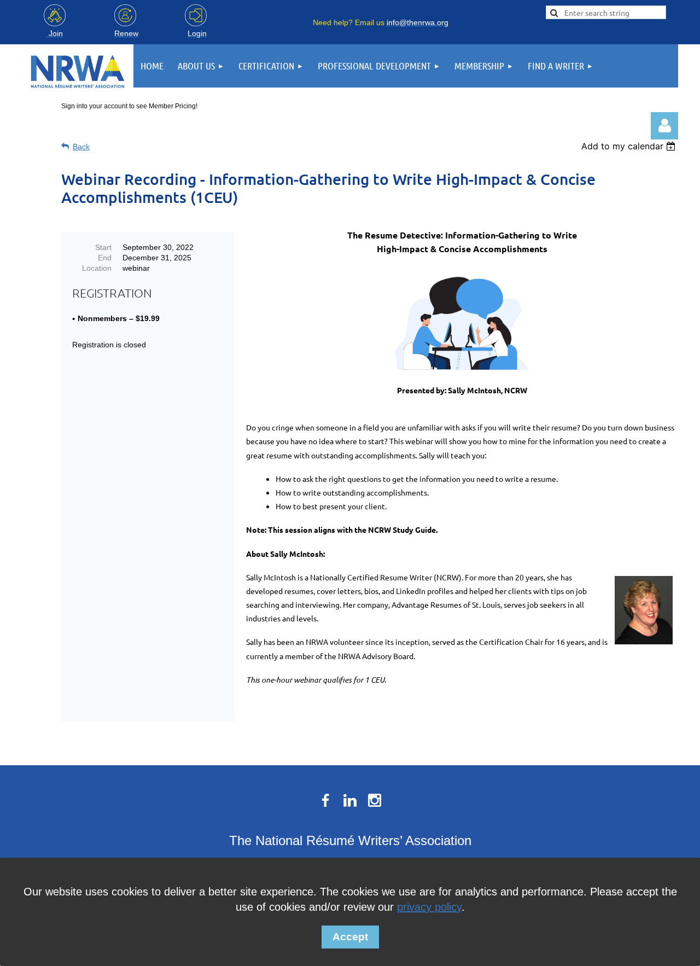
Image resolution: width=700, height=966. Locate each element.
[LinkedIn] (350, 800)
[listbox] (629, 146)
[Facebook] (325, 800)
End (105, 257)
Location (97, 268)
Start (103, 247)
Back (81, 146)
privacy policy (429, 907)
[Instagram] (374, 800)
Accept (350, 936)
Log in (664, 125)
